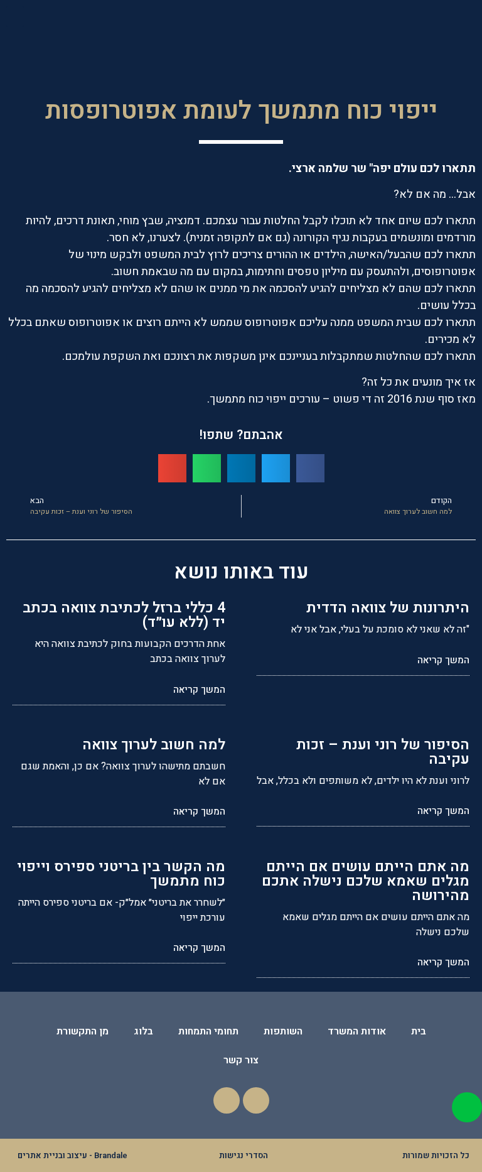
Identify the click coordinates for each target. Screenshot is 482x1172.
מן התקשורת (82, 1031)
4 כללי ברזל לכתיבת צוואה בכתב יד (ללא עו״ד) (124, 615)
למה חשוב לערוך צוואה (153, 745)
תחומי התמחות (208, 1031)
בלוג (143, 1031)
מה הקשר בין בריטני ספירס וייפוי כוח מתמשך (121, 874)
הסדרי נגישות (243, 1155)
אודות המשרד (357, 1031)
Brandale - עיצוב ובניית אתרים (72, 1155)
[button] (15, 16)
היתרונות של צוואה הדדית (387, 608)
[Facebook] (256, 1100)
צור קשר (241, 1060)
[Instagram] (226, 1100)
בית (418, 1031)
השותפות (283, 1031)
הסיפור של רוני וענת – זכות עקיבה (382, 752)
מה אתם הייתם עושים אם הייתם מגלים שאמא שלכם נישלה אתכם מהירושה (365, 881)
